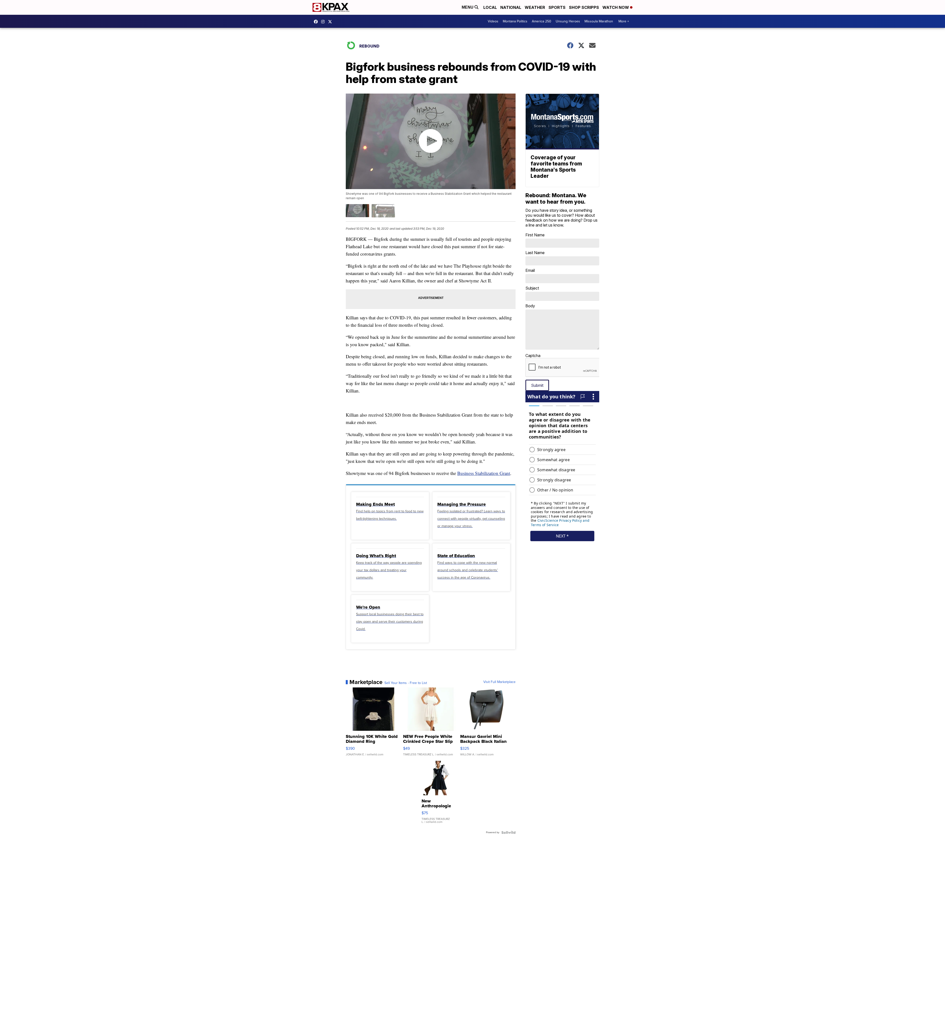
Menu (468, 7)
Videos (493, 21)
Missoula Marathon (598, 21)
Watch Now (616, 7)
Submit (537, 385)
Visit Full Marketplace (499, 682)
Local (490, 7)
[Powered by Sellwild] (508, 832)
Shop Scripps (584, 7)
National (510, 7)
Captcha (532, 355)
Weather (535, 7)
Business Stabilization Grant (483, 473)
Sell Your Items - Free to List (405, 683)
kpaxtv (317, 22)
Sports (557, 7)
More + (623, 21)
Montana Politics (515, 21)
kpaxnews (331, 22)
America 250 (541, 21)
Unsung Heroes (568, 21)
